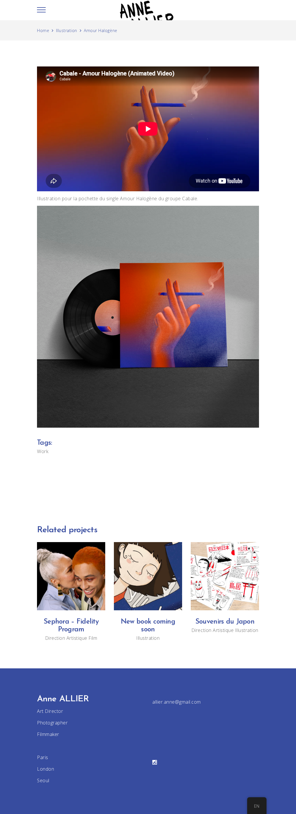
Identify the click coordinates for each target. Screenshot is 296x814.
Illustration (66, 30)
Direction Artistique (66, 638)
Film (92, 638)
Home (43, 30)
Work (42, 451)
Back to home (148, 487)
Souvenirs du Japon (224, 621)
